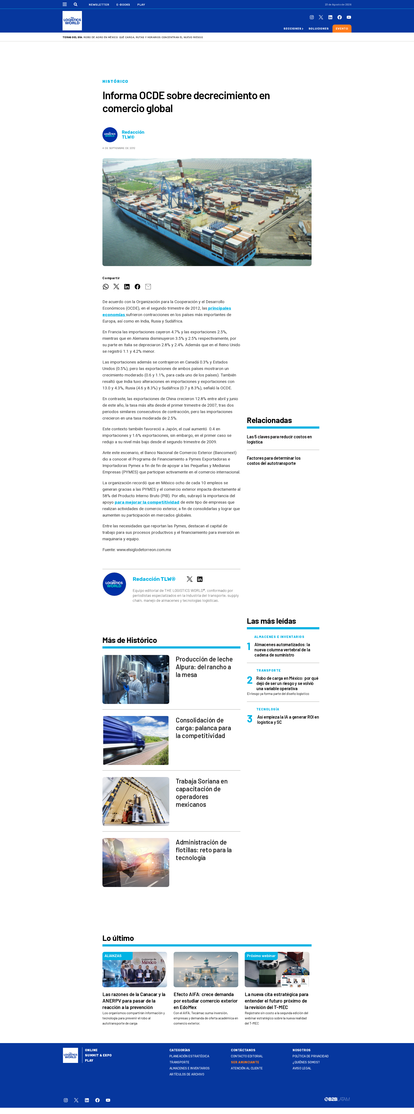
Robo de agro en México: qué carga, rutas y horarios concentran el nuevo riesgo (143, 37)
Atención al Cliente (247, 1068)
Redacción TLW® (133, 135)
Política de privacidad (311, 1056)
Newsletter (99, 4)
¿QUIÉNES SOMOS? (306, 1062)
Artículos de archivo (186, 1074)
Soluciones (319, 28)
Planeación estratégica (189, 1056)
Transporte (179, 1062)
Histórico (115, 81)
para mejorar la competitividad (147, 502)
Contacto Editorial (247, 1056)
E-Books (123, 4)
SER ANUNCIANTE (245, 1062)
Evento (342, 28)
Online (91, 1050)
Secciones (292, 28)
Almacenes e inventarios (189, 1068)
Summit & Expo (98, 1055)
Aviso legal (302, 1068)
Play (141, 4)
